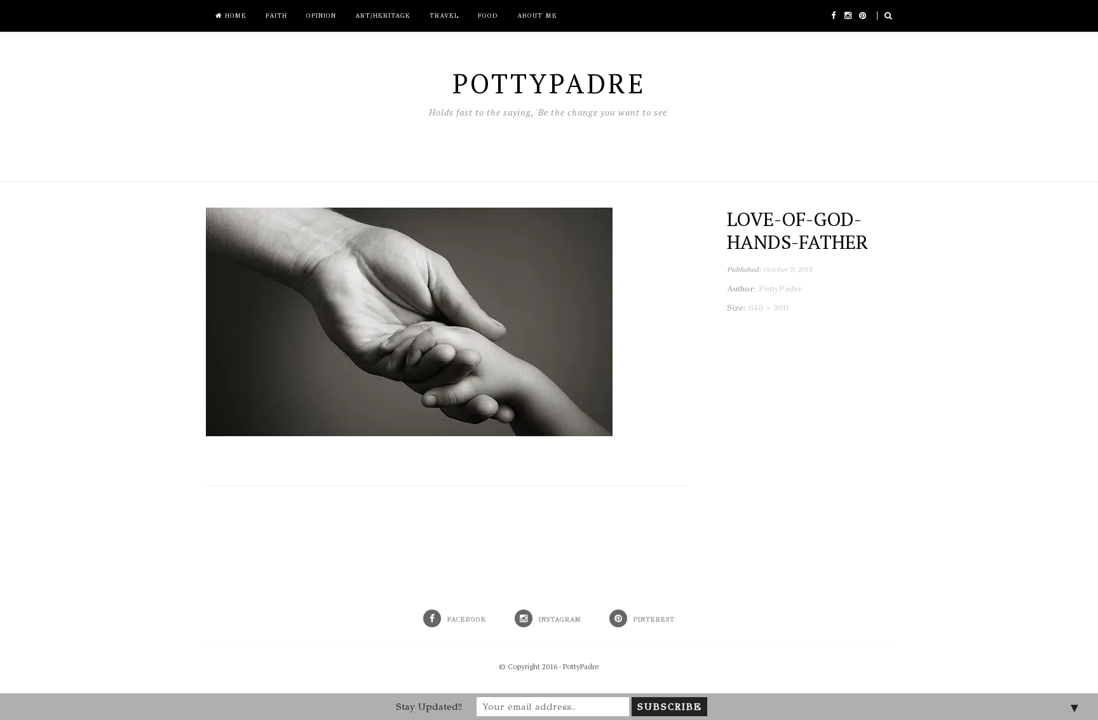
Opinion (321, 16)
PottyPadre (581, 666)
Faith (276, 16)
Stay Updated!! (429, 706)
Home (234, 16)
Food (488, 16)
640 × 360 (769, 308)
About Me (537, 16)
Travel (444, 16)
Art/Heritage (382, 16)
